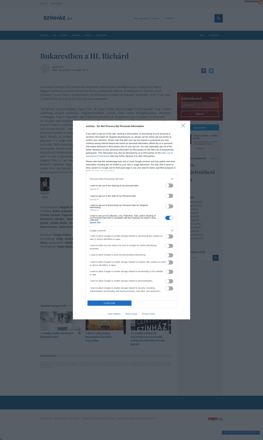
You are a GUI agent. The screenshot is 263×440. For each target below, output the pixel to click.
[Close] (184, 126)
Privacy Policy (148, 314)
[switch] (169, 185)
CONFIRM (109, 303)
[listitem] (131, 178)
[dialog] (131, 220)
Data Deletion (114, 314)
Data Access (131, 314)
